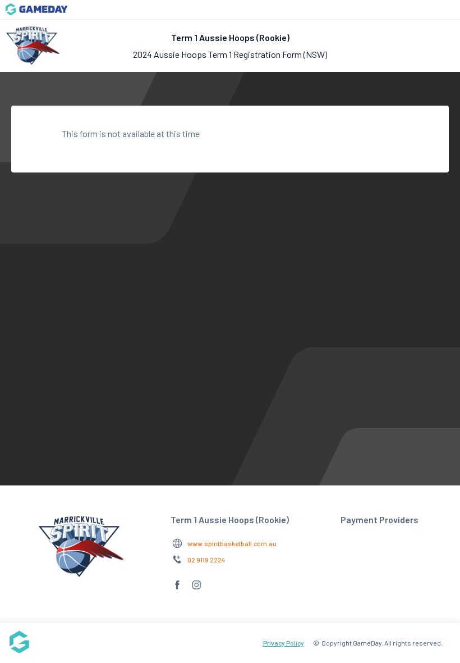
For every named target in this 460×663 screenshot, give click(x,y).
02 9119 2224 (206, 560)
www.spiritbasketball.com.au (232, 543)
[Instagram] (196, 589)
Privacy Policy (283, 643)
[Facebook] (177, 589)
